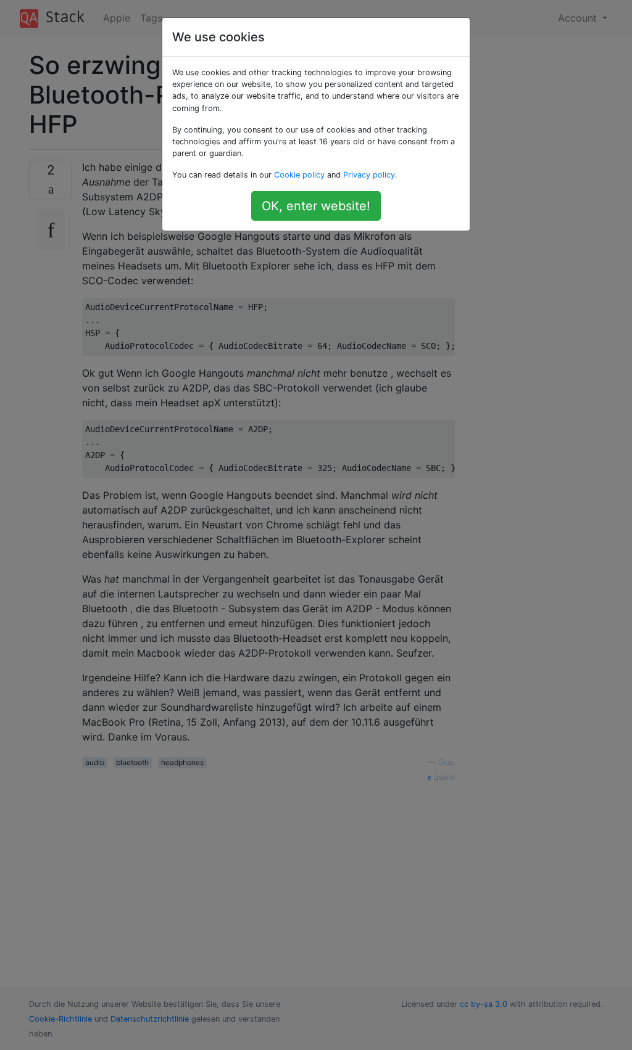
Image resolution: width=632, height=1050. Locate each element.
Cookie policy (299, 174)
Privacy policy (369, 174)
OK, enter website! (316, 206)
